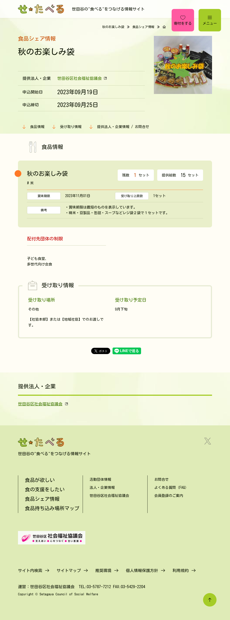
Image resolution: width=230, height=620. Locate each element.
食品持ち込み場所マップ (52, 508)
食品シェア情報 (143, 26)
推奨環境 (103, 570)
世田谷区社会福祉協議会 (79, 78)
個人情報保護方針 (142, 570)
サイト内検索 (30, 570)
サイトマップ (69, 570)
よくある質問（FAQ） (171, 487)
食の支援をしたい (44, 489)
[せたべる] (41, 9)
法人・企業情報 (102, 487)
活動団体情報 (100, 479)
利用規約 (180, 570)
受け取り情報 (71, 126)
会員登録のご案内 (168, 495)
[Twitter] (207, 441)
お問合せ (161, 479)
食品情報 (37, 126)
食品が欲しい (40, 480)
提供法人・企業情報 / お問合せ (123, 126)
